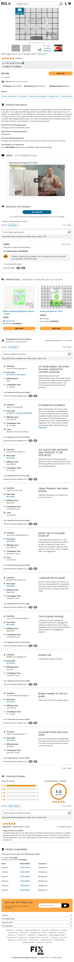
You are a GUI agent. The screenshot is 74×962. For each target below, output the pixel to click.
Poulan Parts (21, 935)
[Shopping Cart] (69, 3)
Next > (70, 347)
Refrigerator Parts (34, 937)
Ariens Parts (19, 930)
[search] (61, 3)
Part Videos (23, 96)
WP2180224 (21, 375)
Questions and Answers (38, 96)
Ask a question (37, 212)
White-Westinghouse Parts (57, 935)
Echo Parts (45, 930)
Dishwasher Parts (11, 937)
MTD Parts (62, 932)
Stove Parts (54, 937)
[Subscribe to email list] (65, 905)
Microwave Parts (22, 940)
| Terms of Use (43, 958)
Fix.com (5, 915)
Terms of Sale (57, 958)
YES (18, 268)
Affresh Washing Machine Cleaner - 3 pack (19, 312)
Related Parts (54, 96)
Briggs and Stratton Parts (32, 930)
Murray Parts (12, 935)
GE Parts (64, 930)
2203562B (19, 413)
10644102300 (25, 885)
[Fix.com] (4, 3)
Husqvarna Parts (13, 932)
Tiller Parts (49, 942)
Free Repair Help (8, 919)
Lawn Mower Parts (46, 940)
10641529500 (25, 881)
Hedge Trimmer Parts (28, 942)
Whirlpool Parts (42, 935)
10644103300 (25, 890)
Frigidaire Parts (55, 930)
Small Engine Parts (59, 940)
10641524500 (25, 876)
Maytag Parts (53, 932)
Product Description (9, 96)
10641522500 (25, 867)
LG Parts (44, 932)
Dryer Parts (45, 937)
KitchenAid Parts (35, 932)
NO (23, 268)
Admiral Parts (10, 930)
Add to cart (61, 73)
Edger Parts (40, 942)
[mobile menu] (9, 3)
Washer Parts (23, 937)
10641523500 (25, 872)
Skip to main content (37, 12)
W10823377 (10, 413)
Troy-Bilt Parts (32, 935)
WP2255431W (11, 375)
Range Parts (11, 940)
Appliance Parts (34, 940)
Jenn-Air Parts (24, 932)
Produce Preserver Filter (51, 311)
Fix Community (7, 926)
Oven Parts (63, 937)
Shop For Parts (7, 922)
